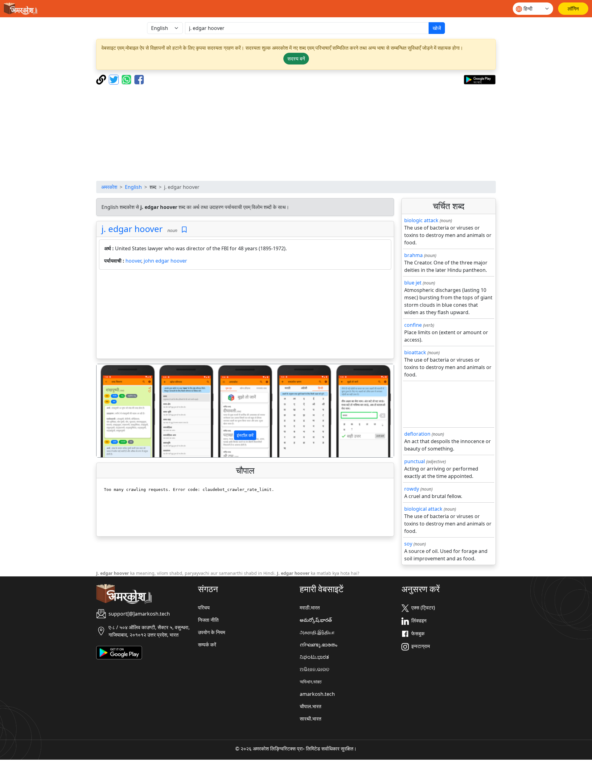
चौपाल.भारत (310, 706)
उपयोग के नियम (211, 632)
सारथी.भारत (310, 718)
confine (413, 325)
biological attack (423, 508)
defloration (417, 433)
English (133, 187)
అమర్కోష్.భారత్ (316, 620)
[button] (119, 410)
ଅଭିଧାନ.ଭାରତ (314, 669)
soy (408, 543)
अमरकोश (109, 187)
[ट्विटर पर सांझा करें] (114, 79)
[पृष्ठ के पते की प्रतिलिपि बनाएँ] (102, 79)
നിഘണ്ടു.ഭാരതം (318, 644)
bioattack (415, 352)
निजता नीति (208, 620)
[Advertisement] (296, 132)
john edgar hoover (165, 260)
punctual (414, 461)
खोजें (437, 28)
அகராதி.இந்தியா (317, 632)
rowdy (411, 488)
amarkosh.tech (317, 694)
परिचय (204, 607)
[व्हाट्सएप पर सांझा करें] (127, 79)
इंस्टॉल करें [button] (245, 435)
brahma (413, 255)
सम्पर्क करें (207, 644)
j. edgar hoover (132, 229)
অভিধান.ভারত (311, 681)
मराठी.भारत (310, 607)
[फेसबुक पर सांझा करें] (139, 79)
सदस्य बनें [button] (296, 58)
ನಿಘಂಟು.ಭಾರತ (314, 657)
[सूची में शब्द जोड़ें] (184, 230)
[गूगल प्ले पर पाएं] (479, 79)
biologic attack (421, 220)
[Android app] (119, 652)
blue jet (412, 282)
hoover (133, 260)
